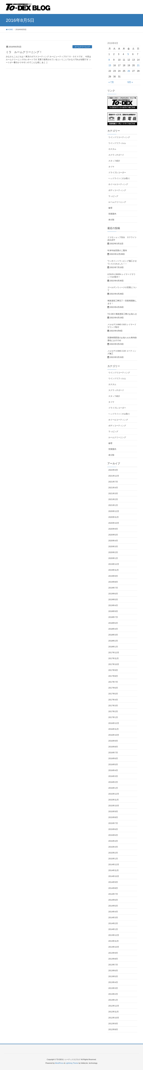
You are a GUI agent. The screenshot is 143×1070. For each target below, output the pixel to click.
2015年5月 (113, 835)
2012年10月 (113, 1018)
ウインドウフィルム (117, 143)
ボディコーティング (117, 190)
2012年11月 (113, 1012)
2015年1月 (113, 858)
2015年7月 (113, 823)
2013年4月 (113, 982)
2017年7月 (113, 682)
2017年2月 (113, 711)
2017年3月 (113, 705)
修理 (110, 208)
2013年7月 (113, 965)
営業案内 (112, 214)
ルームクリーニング (82, 47)
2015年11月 (113, 800)
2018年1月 (113, 647)
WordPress (59, 1063)
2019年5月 (113, 599)
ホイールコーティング (118, 184)
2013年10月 (113, 947)
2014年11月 (113, 870)
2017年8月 (113, 676)
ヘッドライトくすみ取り (119, 178)
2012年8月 (113, 1029)
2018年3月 (113, 635)
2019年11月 (113, 570)
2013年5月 (113, 976)
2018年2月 (113, 641)
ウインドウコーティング (119, 137)
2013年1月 (113, 1000)
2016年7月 (113, 752)
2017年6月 (113, 688)
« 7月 (111, 82)
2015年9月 (113, 811)
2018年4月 (113, 629)
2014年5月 (113, 906)
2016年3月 (113, 776)
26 (128, 71)
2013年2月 (113, 994)
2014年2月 (113, 923)
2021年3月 (113, 493)
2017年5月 (113, 694)
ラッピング (113, 196)
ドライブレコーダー (117, 172)
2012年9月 (113, 1023)
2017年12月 (113, 652)
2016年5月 (113, 764)
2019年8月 (113, 582)
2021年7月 (113, 482)
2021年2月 (113, 499)
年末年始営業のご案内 (117, 250)
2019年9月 (113, 576)
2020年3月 (113, 546)
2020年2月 (113, 552)
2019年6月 (113, 594)
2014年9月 (113, 882)
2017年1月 (113, 717)
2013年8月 (113, 959)
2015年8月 (113, 817)
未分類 (111, 220)
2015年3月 (113, 847)
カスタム (112, 149)
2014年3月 (113, 917)
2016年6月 (113, 758)
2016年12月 (113, 723)
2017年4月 (113, 700)
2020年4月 (113, 540)
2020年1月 (113, 558)
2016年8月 (113, 747)
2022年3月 (113, 470)
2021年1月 (113, 505)
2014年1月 (113, 929)
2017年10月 (113, 664)
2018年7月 (113, 617)
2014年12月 (113, 864)
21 (138, 65)
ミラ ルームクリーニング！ (24, 52)
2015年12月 (113, 794)
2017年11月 (113, 658)
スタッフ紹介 (114, 161)
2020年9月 (113, 529)
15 (110, 65)
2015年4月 (113, 841)
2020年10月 (113, 523)
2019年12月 (113, 564)
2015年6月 (113, 829)
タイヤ (111, 167)
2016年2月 (113, 782)
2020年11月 (113, 517)
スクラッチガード (116, 155)
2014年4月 (113, 912)
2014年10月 (113, 876)
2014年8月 (113, 888)
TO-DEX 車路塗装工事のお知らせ (122, 314)
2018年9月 (113, 611)
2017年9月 (113, 670)
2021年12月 (113, 476)
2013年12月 (113, 935)
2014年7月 (113, 894)
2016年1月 (113, 788)
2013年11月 (113, 941)
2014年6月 (113, 900)
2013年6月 (113, 970)
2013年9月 (113, 953)
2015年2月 (113, 853)
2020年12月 (113, 511)
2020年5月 (113, 535)
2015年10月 (113, 805)
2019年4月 (113, 605)
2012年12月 (113, 1006)
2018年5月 (113, 623)
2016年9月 (113, 741)
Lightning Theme (71, 1063)
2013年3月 (113, 988)
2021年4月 (113, 487)
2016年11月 (113, 729)
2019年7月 (113, 588)
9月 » (130, 82)
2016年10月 (113, 735)
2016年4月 (113, 770)
